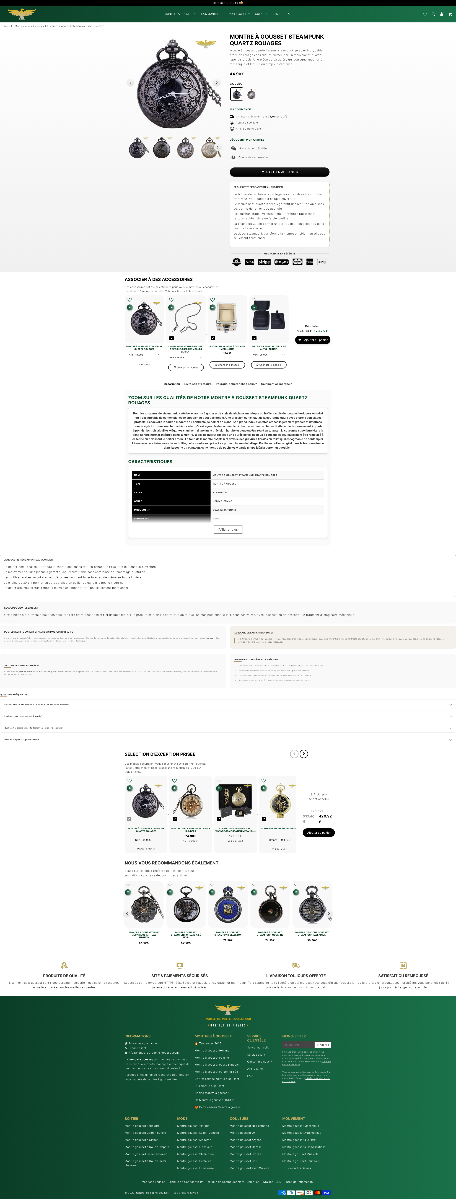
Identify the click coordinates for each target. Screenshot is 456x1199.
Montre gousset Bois (244, 1161)
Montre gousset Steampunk (195, 1154)
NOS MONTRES (210, 13)
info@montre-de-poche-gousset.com (153, 1052)
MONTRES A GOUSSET (179, 13)
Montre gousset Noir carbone (249, 1125)
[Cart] (450, 14)
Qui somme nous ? (259, 1061)
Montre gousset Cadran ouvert (145, 1132)
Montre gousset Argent (245, 1140)
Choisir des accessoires (253, 157)
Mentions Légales (153, 1182)
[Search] (433, 14)
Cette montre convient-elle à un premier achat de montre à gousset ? (37, 704)
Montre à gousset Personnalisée (216, 1071)
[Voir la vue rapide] (128, 892)
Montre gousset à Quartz (299, 1140)
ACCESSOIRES (238, 13)
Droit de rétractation (299, 1182)
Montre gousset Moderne (194, 1140)
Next (217, 82)
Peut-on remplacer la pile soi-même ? (22, 739)
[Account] (442, 14)
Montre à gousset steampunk (30, 26)
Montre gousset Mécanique (300, 1125)
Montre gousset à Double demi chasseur (145, 1163)
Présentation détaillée (253, 148)
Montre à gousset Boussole (300, 1161)
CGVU (280, 1182)
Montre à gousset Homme (212, 1050)
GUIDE (259, 13)
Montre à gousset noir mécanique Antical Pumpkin (144, 935)
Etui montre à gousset (209, 1086)
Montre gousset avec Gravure (250, 1168)
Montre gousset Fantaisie (194, 1161)
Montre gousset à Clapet (141, 1140)
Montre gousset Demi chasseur (146, 1154)
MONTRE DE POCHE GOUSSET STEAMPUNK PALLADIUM (312, 933)
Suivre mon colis (258, 1047)
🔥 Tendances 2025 (208, 1043)
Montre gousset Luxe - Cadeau (198, 1132)
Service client (137, 1048)
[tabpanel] (138, 148)
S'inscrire (323, 1045)
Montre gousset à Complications (304, 1147)
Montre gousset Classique (194, 1147)
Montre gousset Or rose (246, 1147)
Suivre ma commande (142, 1043)
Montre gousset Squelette (142, 1125)
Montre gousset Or (242, 1132)
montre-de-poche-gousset (152, 1192)
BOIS (275, 13)
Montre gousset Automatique (302, 1132)
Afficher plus (228, 529)
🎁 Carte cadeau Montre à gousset (218, 1107)
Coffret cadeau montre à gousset (217, 1078)
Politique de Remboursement (225, 1182)
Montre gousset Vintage (193, 1125)
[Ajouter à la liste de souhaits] (129, 300)
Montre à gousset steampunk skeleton (228, 933)
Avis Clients (255, 1068)
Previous (130, 82)
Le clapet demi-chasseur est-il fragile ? (23, 716)
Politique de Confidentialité (186, 1182)
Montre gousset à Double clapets (147, 1147)
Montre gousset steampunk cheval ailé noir (186, 935)
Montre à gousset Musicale (300, 1154)
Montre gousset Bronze (245, 1154)
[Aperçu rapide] (130, 307)
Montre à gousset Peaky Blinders (217, 1064)
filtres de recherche (158, 1074)
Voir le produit (190, 841)
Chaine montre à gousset (212, 1093)
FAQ (288, 13)
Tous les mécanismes (296, 1168)
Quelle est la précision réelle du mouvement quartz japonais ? (34, 728)
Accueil (8, 26)
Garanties (253, 1182)
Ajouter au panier (316, 340)
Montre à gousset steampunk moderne (270, 933)
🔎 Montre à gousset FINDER (214, 1100)
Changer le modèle (187, 367)
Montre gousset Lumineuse (195, 1168)
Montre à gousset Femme (212, 1057)
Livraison (267, 1182)
